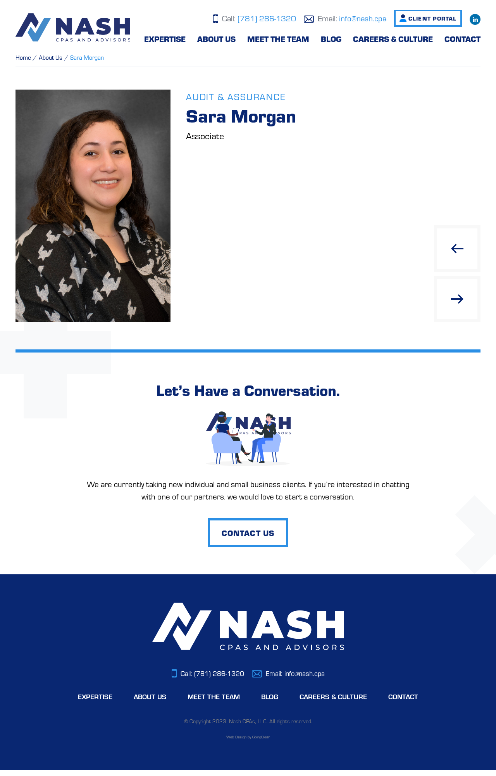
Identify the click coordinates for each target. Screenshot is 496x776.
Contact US (248, 532)
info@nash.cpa (362, 18)
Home (23, 57)
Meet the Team (278, 38)
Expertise (165, 38)
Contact (462, 38)
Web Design (236, 737)
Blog (331, 38)
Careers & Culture (393, 38)
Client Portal (432, 18)
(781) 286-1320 (267, 18)
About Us (216, 38)
